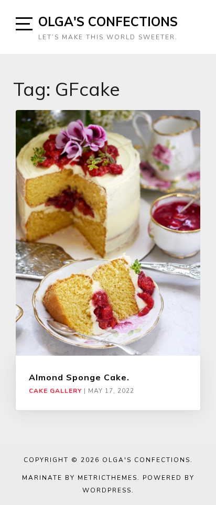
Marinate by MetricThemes (79, 478)
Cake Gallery (55, 391)
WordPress (107, 490)
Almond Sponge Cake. (79, 377)
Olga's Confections (108, 21)
